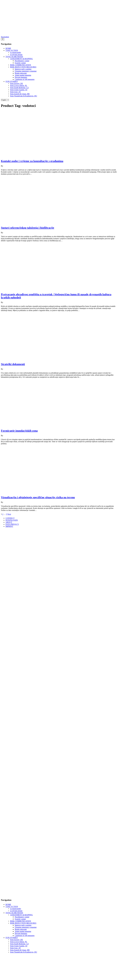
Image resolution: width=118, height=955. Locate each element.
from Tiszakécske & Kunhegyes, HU (23, 96)
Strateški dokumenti (13, 364)
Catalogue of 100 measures (24, 79)
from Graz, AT (15, 92)
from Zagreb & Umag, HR (20, 94)
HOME (8, 48)
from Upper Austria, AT (18, 90)
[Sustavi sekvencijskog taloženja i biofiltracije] (42, 223)
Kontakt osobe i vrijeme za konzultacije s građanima (32, 161)
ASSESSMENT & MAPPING (21, 59)
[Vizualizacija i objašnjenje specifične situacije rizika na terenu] (42, 492)
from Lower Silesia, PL (18, 86)
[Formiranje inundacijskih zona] (28, 426)
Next (9, 514)
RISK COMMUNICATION (20, 65)
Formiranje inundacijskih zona (19, 430)
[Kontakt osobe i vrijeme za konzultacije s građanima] (42, 156)
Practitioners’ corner (22, 61)
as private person (16, 55)
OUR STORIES (12, 81)
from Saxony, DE (16, 83)
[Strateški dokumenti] (42, 359)
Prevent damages (21, 77)
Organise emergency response (26, 71)
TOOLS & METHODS (14, 57)
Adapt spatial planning (23, 75)
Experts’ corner (20, 63)
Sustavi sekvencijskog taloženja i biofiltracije (27, 227)
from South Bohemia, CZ (19, 88)
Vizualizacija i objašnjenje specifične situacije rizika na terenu (38, 497)
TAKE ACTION (12, 50)
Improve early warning (23, 69)
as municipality (15, 52)
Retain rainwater (21, 73)
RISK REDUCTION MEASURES (23, 67)
